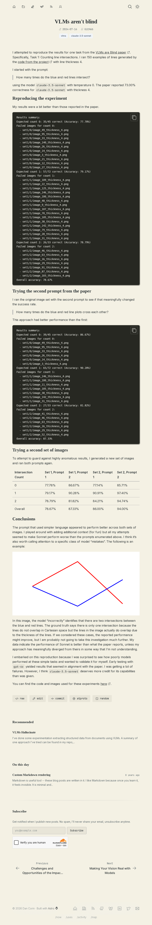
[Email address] (137, 908)
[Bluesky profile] (110, 908)
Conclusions (23, 518)
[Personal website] (75, 908)
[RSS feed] (93, 908)
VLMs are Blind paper (111, 52)
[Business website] (84, 908)
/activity (81, 917)
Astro (51, 908)
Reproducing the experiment (39, 98)
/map (94, 917)
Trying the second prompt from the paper (51, 291)
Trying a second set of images (40, 450)
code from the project (33, 62)
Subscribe (76, 830)
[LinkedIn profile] (119, 908)
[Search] (130, 6)
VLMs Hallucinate (24, 732)
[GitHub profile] (102, 908)
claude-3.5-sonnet (81, 35)
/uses (69, 917)
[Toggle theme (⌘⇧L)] (137, 6)
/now (58, 917)
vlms (63, 35)
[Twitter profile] (128, 908)
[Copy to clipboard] (134, 117)
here (103, 684)
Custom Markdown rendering (31, 774)
